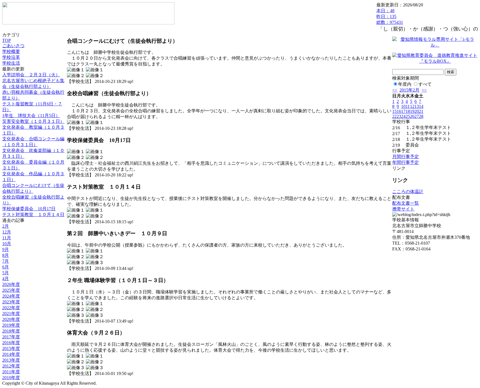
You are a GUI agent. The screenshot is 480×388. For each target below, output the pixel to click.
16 (399, 111)
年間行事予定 (405, 162)
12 (412, 106)
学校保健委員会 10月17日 (29, 208)
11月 (6, 237)
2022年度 (11, 307)
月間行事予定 (405, 156)
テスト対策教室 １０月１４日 (33, 214)
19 (412, 111)
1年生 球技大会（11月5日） (31, 115)
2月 (5, 226)
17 (403, 111)
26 (412, 116)
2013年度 (11, 360)
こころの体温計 (407, 191)
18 (408, 111)
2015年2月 (409, 90)
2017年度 (11, 336)
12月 (6, 232)
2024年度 (11, 296)
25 (408, 116)
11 (408, 106)
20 (416, 111)
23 (399, 116)
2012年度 (11, 366)
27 (416, 116)
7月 (5, 261)
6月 (5, 267)
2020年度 (11, 319)
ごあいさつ (13, 45)
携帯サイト (403, 209)
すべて (425, 84)
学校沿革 (11, 57)
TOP (6, 40)
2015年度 (11, 348)
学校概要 (11, 51)
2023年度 (11, 302)
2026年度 (11, 284)
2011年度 (11, 371)
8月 (5, 255)
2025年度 (11, 290)
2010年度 (11, 377)
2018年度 (11, 331)
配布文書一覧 (405, 203)
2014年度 (11, 354)
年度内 (404, 84)
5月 (5, 272)
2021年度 (11, 313)
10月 (6, 243)
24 (403, 116)
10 (403, 106)
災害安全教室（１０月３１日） (33, 121)
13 (416, 106)
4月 (5, 278)
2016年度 (11, 342)
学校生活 (11, 63)
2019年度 (11, 325)
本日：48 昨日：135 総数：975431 (389, 16)
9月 (5, 249)
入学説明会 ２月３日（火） (31, 74)
